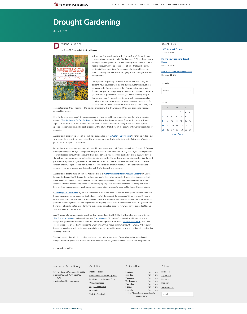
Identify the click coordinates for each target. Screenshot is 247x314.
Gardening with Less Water (66, 193)
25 (163, 130)
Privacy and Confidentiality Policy (162, 308)
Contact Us (143, 308)
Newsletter (167, 287)
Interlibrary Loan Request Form (102, 279)
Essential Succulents (131, 221)
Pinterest (165, 279)
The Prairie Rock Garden (64, 218)
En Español (93, 290)
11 (162, 121)
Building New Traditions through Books (175, 60)
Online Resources (96, 283)
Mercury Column (59, 248)
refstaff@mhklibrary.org (69, 281)
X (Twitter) (166, 275)
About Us (134, 308)
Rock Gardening (101, 218)
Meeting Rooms (96, 272)
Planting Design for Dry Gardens (76, 120)
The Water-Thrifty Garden (119, 136)
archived (70, 248)
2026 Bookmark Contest (172, 49)
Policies (191, 308)
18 (163, 125)
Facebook (165, 272)
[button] (132, 4)
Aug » (180, 134)
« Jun (174, 134)
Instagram (165, 283)
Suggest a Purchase (97, 286)
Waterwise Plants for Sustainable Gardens (122, 174)
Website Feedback (97, 294)
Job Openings (181, 308)
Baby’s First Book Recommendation (176, 72)
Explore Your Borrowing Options (103, 275)
